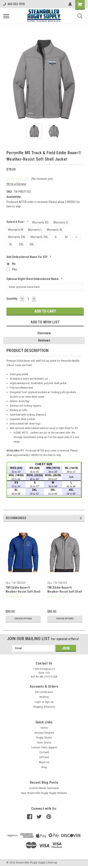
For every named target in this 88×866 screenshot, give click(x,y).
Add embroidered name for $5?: (28, 257)
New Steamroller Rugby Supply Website (44, 793)
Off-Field (44, 757)
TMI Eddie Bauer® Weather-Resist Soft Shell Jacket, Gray (64, 591)
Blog (44, 767)
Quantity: (12, 298)
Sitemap (52, 862)
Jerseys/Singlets (44, 732)
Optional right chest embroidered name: (34, 279)
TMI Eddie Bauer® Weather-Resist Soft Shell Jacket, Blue (23, 591)
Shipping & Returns (44, 706)
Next (81, 79)
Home (44, 727)
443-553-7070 (16, 4)
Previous (6, 79)
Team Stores (44, 742)
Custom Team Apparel (44, 747)
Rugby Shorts (44, 737)
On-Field (44, 752)
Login (38, 701)
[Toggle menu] (6, 16)
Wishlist (44, 697)
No (14, 263)
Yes (14, 269)
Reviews (44, 340)
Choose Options (23, 618)
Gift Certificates (44, 692)
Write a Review (16, 184)
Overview (44, 333)
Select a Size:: (17, 222)
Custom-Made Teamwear (44, 788)
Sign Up (49, 701)
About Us (44, 762)
